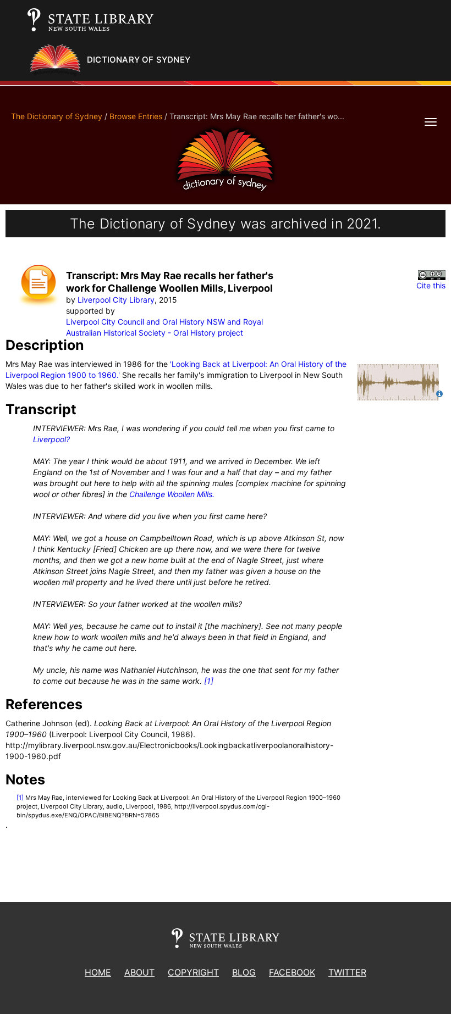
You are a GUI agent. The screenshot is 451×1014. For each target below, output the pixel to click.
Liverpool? (51, 439)
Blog (244, 972)
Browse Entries (135, 116)
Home (98, 972)
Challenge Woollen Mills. (172, 494)
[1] (208, 681)
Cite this (431, 285)
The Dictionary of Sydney (56, 116)
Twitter (347, 972)
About (139, 972)
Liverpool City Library (116, 299)
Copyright (193, 972)
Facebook (292, 972)
